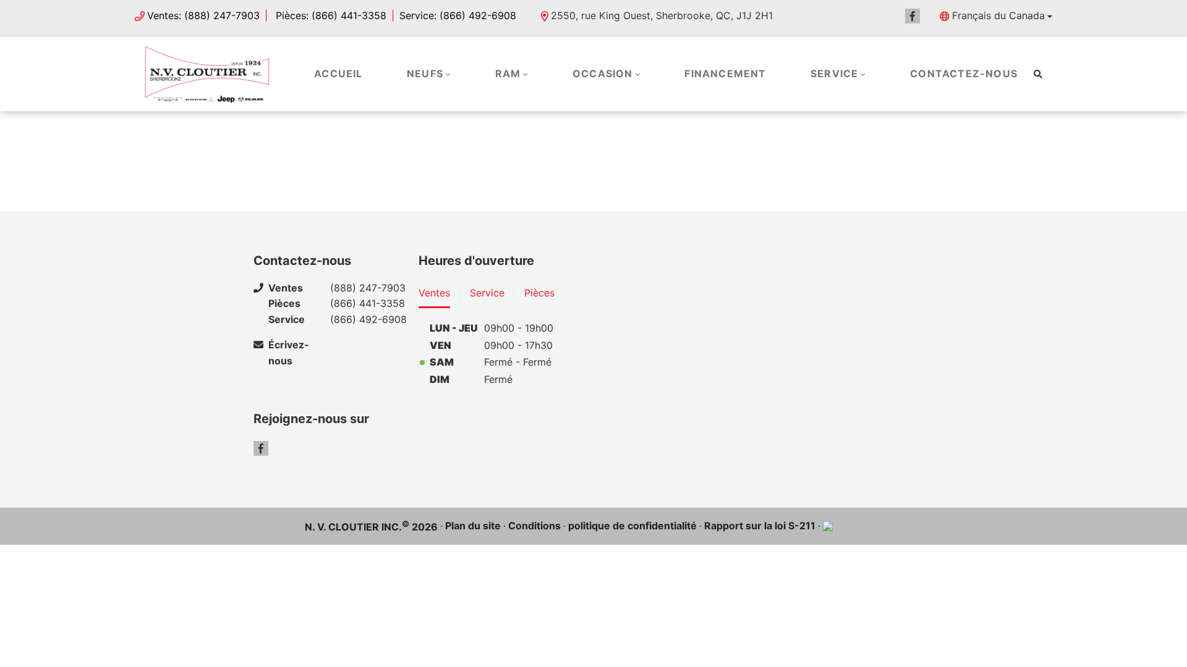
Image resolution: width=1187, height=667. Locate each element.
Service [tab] (487, 293)
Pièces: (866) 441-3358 (329, 15)
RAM (508, 73)
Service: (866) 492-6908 (457, 15)
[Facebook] (912, 16)
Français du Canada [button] (998, 15)
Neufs (425, 73)
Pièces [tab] (539, 293)
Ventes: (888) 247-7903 (203, 15)
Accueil (338, 73)
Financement (725, 73)
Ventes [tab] (434, 293)
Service (834, 73)
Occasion (602, 73)
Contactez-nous (964, 73)
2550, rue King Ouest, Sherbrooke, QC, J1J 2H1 (662, 15)
